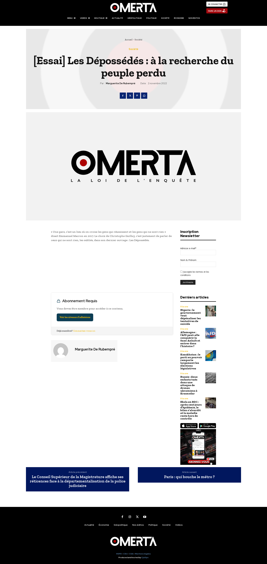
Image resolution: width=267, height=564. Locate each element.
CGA (131, 554)
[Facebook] (123, 96)
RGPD (119, 554)
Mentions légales (143, 554)
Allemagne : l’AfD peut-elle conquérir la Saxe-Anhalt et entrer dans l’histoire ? (190, 339)
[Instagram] (130, 517)
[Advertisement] (112, 268)
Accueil (129, 39)
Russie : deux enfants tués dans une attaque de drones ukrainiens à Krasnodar (189, 385)
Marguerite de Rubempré (120, 83)
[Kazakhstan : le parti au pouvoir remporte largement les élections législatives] (210, 355)
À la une (184, 307)
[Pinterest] (137, 96)
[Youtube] (145, 517)
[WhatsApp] (144, 96)
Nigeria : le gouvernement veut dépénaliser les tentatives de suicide (190, 317)
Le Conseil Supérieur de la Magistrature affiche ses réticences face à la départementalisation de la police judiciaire (77, 481)
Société (138, 39)
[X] (130, 96)
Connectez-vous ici (84, 330)
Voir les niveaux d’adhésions (75, 317)
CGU (125, 554)
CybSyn (144, 557)
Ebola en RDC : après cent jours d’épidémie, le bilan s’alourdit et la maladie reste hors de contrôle (191, 410)
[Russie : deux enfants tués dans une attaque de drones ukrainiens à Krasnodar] (210, 377)
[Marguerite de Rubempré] (62, 350)
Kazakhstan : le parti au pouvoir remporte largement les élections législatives (191, 361)
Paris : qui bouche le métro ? (189, 477)
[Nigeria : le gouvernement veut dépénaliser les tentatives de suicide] (210, 311)
